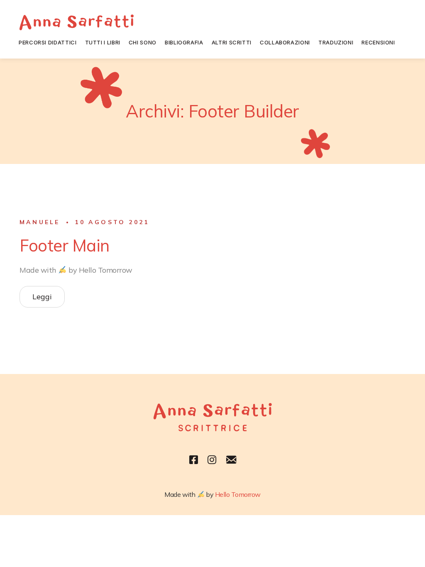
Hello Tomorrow (238, 494)
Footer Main (65, 245)
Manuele (40, 222)
